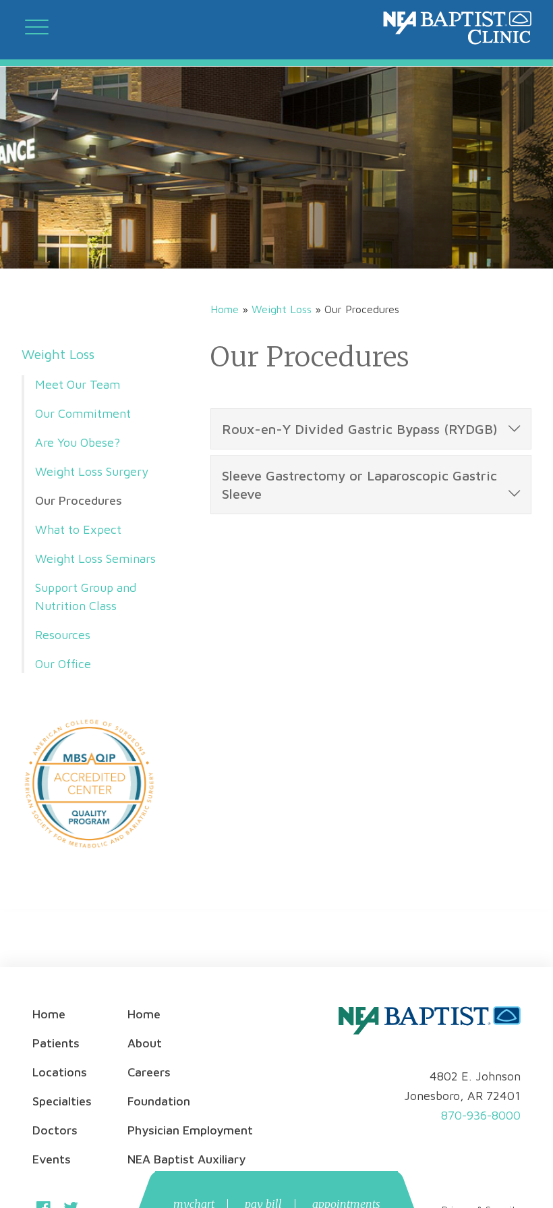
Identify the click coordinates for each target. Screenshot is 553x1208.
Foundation (158, 1101)
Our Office (63, 664)
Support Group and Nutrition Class (85, 596)
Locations (59, 1072)
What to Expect (78, 529)
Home (224, 309)
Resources (62, 635)
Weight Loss (58, 354)
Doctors (55, 1130)
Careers (149, 1072)
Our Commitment (83, 413)
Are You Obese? (77, 442)
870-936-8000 (481, 1115)
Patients (56, 1043)
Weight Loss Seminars (95, 558)
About (144, 1043)
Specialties (62, 1101)
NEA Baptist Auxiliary (186, 1159)
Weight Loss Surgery (91, 471)
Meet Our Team (77, 384)
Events (51, 1159)
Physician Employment (190, 1130)
